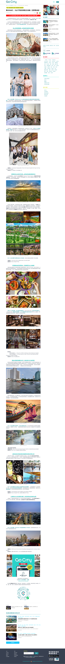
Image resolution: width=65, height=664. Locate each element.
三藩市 (45, 68)
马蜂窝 (52, 652)
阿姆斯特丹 (46, 62)
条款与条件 (15, 652)
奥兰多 (50, 62)
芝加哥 (52, 72)
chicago (49, 59)
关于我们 (7, 652)
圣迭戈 (52, 68)
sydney (57, 61)
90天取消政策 (16, 655)
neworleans (46, 61)
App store (51, 656)
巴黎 (53, 62)
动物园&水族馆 (46, 82)
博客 (14, 651)
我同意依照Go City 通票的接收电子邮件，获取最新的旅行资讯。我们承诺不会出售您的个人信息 (34, 657)
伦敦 (52, 65)
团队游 (7, 655)
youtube (56, 653)
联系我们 (15, 656)
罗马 (54, 65)
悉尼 (45, 71)
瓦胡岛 (52, 69)
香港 (47, 71)
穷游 (54, 652)
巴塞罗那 (56, 62)
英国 (49, 72)
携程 (58, 652)
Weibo (49, 652)
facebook (51, 653)
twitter (54, 653)
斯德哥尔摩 (46, 69)
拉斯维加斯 (48, 65)
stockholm (53, 61)
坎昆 (45, 65)
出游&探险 (46, 91)
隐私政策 (33, 656)
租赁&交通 (46, 94)
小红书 (56, 652)
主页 (6, 651)
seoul (50, 61)
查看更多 (12, 642)
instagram (52, 653)
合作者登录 (7, 656)
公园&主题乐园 (46, 78)
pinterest (49, 653)
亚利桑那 (45, 72)
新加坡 (54, 71)
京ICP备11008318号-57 (27, 661)
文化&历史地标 (46, 84)
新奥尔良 (50, 71)
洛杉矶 (57, 65)
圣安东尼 (48, 68)
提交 (36, 653)
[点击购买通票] (11, 2)
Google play (56, 656)
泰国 (49, 69)
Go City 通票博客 (10, 5)
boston (46, 59)
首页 (6, 5)
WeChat (51, 652)
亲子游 (45, 90)
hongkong (53, 59)
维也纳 (56, 69)
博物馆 (45, 81)
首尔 (55, 68)
